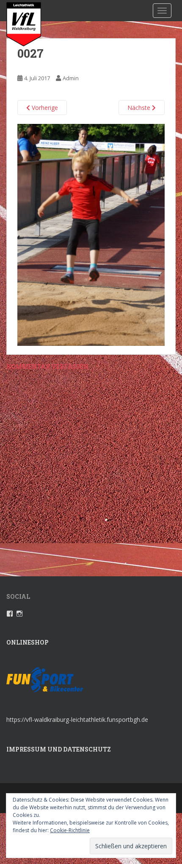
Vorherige (44, 108)
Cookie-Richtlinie (70, 830)
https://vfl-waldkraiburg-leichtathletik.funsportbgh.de (77, 719)
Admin (71, 78)
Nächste (139, 108)
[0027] (91, 234)
